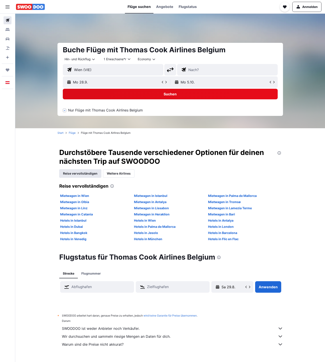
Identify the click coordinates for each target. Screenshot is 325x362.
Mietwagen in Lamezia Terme (230, 208)
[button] (7, 7)
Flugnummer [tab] (91, 273)
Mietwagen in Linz (74, 208)
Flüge (72, 132)
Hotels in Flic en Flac (223, 239)
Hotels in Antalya (220, 220)
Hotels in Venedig (73, 239)
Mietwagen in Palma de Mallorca (232, 196)
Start (60, 132)
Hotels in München (148, 239)
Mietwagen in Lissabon (151, 208)
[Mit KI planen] (7, 57)
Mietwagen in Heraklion (152, 214)
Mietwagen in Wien (74, 196)
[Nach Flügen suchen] (7, 20)
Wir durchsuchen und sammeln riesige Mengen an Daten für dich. (116, 336)
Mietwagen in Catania (76, 214)
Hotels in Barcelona (222, 233)
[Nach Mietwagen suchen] (7, 38)
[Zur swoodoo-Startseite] (30, 7)
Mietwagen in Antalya (150, 202)
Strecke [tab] (68, 273)
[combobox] (80, 59)
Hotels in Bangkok (73, 233)
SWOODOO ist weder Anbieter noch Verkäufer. (101, 328)
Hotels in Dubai (71, 226)
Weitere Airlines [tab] (119, 173)
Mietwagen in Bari (221, 214)
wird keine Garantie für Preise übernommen (170, 315)
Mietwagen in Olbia (74, 202)
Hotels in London (221, 226)
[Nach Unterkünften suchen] (7, 29)
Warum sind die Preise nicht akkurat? (93, 344)
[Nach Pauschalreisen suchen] (7, 48)
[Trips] (7, 70)
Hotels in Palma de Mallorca (155, 226)
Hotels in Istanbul (73, 220)
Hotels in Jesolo (146, 233)
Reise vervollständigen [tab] (80, 173)
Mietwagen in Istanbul (150, 196)
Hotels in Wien (145, 220)
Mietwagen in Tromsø (224, 202)
